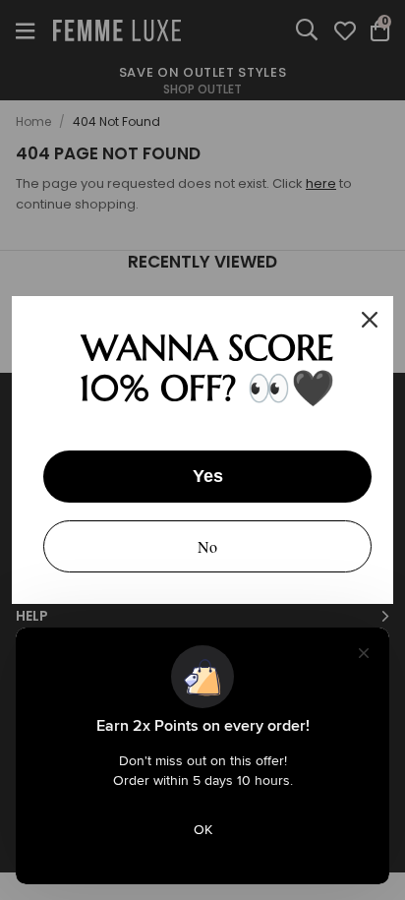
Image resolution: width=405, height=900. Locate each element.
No (207, 546)
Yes (208, 476)
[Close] (369, 319)
